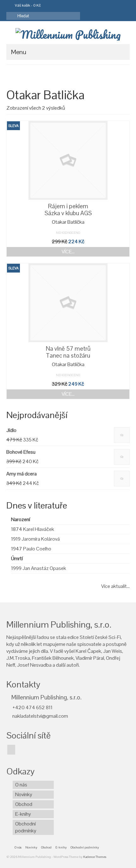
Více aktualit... (115, 586)
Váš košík (27, 5)
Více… (68, 251)
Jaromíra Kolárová (41, 539)
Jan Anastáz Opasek (44, 568)
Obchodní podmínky (25, 827)
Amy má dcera (21, 473)
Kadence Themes (94, 857)
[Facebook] (11, 750)
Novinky (23, 794)
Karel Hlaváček (38, 529)
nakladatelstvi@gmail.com (39, 716)
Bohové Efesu (20, 452)
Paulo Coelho (37, 548)
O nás (21, 784)
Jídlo (11, 430)
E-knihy (23, 814)
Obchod (23, 804)
